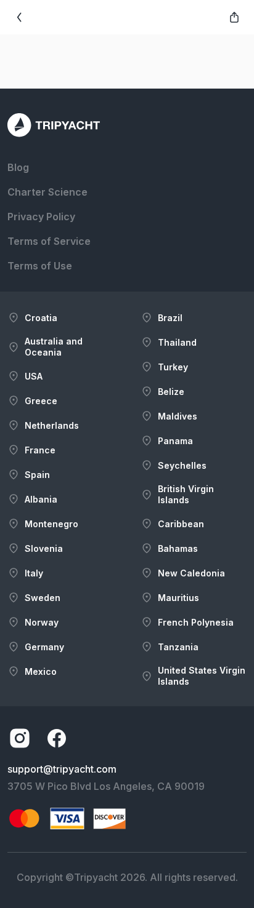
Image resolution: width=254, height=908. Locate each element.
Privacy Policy (41, 216)
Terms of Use (39, 266)
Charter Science (47, 192)
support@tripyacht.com (62, 769)
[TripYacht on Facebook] (56, 738)
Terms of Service (49, 241)
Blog (18, 167)
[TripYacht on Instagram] (19, 738)
